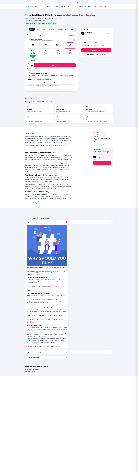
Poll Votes (71, 29)
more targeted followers (54, 286)
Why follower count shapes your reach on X (102, 135)
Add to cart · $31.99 (96, 50)
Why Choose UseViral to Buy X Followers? (37, 352)
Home (26, 12)
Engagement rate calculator (32, 369)
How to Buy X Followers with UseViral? (80, 352)
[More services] (76, 29)
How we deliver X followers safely (102, 141)
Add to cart (54, 65)
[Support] (85, 6)
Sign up (100, 6)
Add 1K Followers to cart (102, 163)
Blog (69, 6)
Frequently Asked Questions (34, 357)
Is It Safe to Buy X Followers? (78, 222)
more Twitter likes (62, 311)
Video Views (52, 29)
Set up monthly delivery (50, 82)
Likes (38, 29)
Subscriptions (56, 6)
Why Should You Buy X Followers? (35, 222)
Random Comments (61, 29)
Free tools (63, 6)
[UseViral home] (33, 6)
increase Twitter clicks (32, 322)
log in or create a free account (52, 68)
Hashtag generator (30, 371)
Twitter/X (31, 12)
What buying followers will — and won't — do (102, 139)
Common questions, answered (101, 144)
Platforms (47, 6)
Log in (94, 6)
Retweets (44, 29)
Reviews (81, 6)
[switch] (73, 40)
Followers (32, 29)
